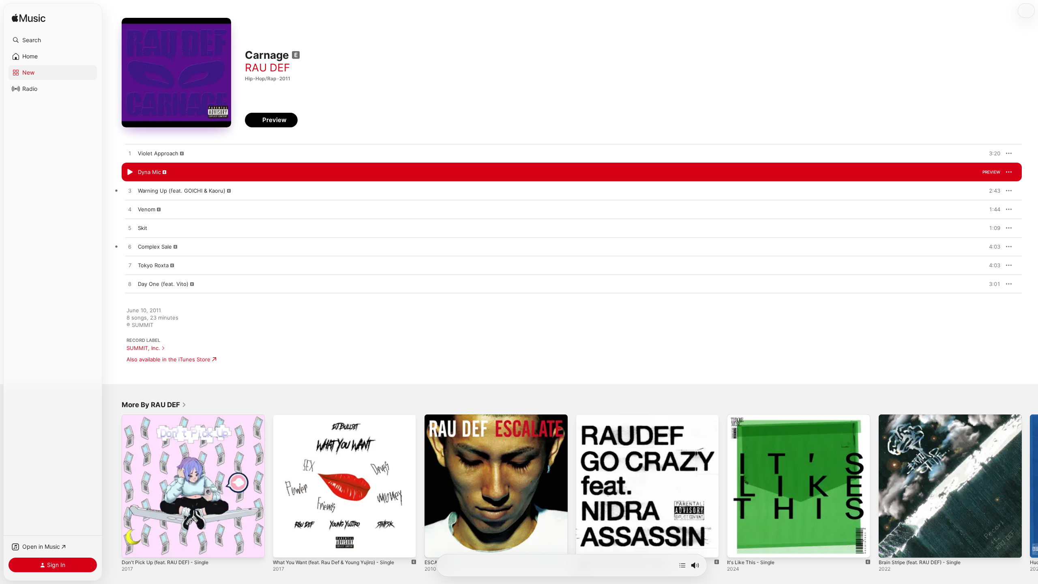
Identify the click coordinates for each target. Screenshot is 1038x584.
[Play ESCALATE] (435, 547)
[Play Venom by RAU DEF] (130, 209)
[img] (28, 18)
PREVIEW (991, 153)
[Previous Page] (113, 486)
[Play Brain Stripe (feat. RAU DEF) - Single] (889, 547)
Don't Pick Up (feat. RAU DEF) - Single (170, 417)
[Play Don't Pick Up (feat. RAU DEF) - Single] (132, 547)
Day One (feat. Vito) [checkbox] (163, 284)
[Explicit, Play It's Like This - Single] (737, 547)
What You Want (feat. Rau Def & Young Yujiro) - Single (341, 417)
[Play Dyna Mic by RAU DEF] (130, 172)
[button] (53, 40)
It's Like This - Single (753, 417)
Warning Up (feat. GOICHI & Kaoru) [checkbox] (181, 190)
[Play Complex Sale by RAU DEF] (130, 247)
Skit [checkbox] (142, 228)
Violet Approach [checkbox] (158, 153)
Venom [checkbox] (146, 209)
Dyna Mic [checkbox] (149, 172)
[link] (154, 404)
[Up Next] (682, 565)
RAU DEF (267, 67)
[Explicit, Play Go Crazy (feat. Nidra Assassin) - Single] (586, 547)
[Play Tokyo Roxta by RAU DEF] (130, 265)
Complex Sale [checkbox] (155, 246)
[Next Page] (1030, 486)
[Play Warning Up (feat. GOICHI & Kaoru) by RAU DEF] (130, 191)
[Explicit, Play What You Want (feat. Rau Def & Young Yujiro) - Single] (283, 547)
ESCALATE (438, 417)
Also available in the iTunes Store (168, 359)
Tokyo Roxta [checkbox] (153, 265)
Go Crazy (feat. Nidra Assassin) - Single (626, 417)
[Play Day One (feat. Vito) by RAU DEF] (130, 284)
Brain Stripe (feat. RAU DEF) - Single (925, 417)
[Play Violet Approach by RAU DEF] (130, 153)
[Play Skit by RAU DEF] (130, 228)
